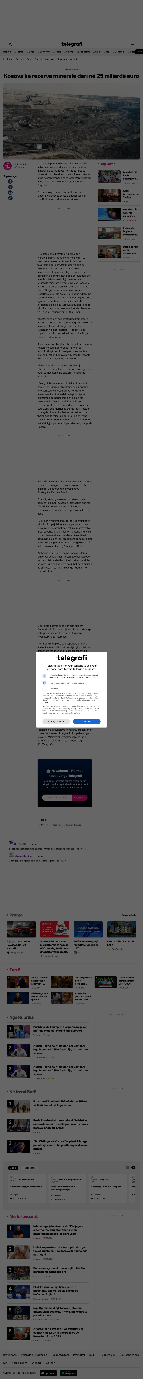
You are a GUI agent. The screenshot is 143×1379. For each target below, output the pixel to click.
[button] (71, 689)
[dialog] (71, 690)
